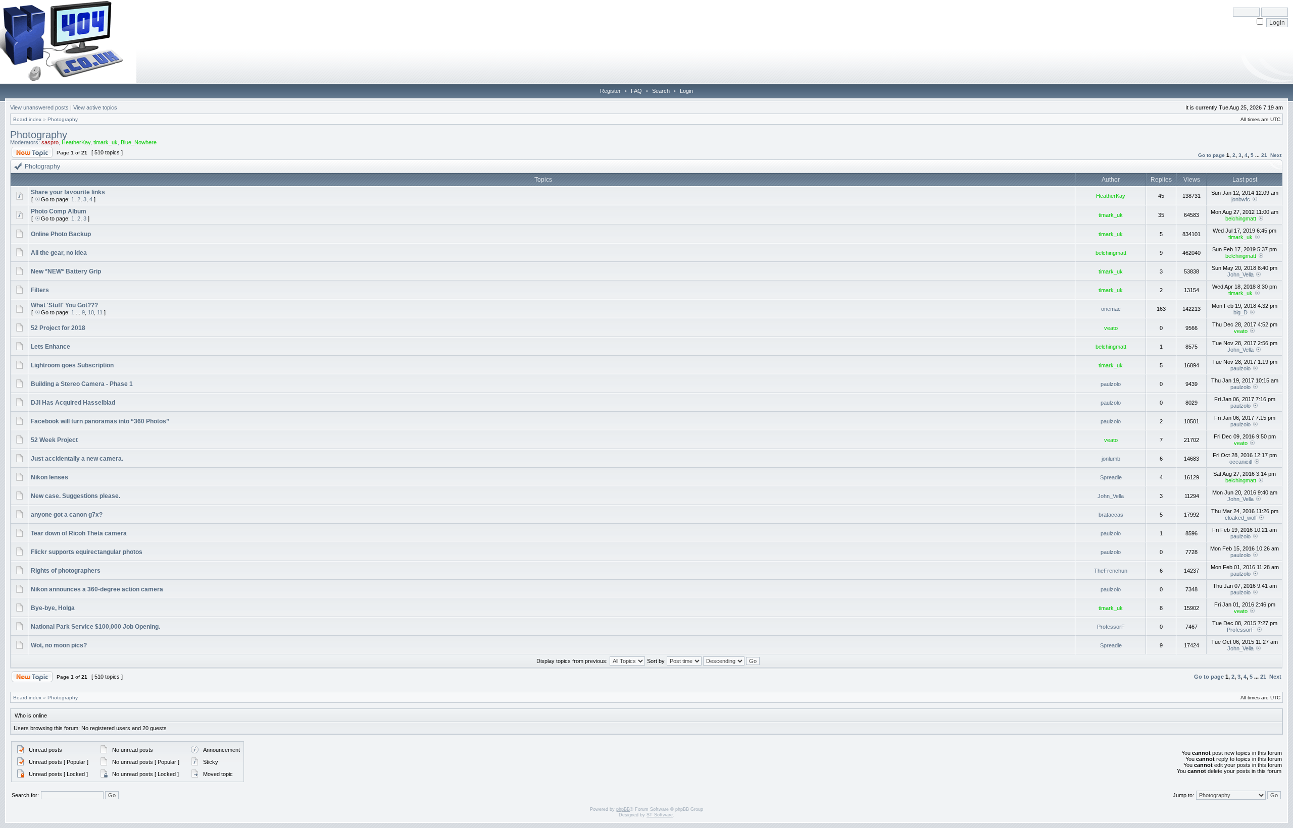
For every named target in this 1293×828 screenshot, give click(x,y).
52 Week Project (54, 440)
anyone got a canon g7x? (67, 514)
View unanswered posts (39, 107)
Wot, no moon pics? (59, 645)
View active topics (95, 107)
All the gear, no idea (59, 252)
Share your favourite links (68, 192)
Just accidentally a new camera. (77, 458)
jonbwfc (1240, 199)
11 (100, 312)
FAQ (636, 91)
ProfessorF (1111, 627)
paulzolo (1240, 368)
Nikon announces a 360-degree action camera (97, 589)
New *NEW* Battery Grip (66, 271)
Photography (62, 119)
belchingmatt (1240, 218)
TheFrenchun (1110, 571)
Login (686, 91)
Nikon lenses (49, 477)
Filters (40, 290)
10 (91, 312)
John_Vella (1240, 274)
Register (610, 91)
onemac (1111, 309)
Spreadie (1111, 477)
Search (661, 91)
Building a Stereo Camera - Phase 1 (82, 384)
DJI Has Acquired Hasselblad (73, 402)
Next (1275, 155)
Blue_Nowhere (139, 142)
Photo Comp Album (58, 211)
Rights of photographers (66, 570)
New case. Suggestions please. (75, 496)
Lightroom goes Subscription (72, 365)
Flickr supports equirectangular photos (86, 552)
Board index (27, 119)
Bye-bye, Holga (53, 608)
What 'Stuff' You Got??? (64, 305)
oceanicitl (1240, 462)
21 (1264, 155)
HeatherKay (76, 142)
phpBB (623, 809)
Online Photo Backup (61, 234)
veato (1111, 328)
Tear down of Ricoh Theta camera (79, 533)
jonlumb (1111, 459)
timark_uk (105, 142)
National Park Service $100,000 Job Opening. (95, 626)
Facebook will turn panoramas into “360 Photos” (100, 421)
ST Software (659, 814)
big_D (1240, 312)
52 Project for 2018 (58, 328)
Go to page (1211, 155)
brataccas (1111, 515)
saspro (50, 142)
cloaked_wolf (1241, 518)
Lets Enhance (50, 346)
